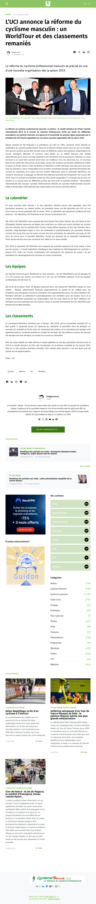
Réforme (22, 371)
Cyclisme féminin (25, 448)
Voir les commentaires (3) (46, 429)
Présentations (56, 637)
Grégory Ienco (16, 52)
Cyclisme (11, 371)
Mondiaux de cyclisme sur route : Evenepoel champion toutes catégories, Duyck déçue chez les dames (48, 453)
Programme (55, 642)
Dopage (54, 605)
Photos (53, 621)
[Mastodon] (47, 886)
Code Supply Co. (50, 897)
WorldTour (42, 371)
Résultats (54, 648)
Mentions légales (54, 899)
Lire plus (39, 741)
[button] (7, 4)
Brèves (53, 583)
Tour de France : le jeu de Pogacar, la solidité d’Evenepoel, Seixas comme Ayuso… (25, 794)
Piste (52, 626)
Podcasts (54, 632)
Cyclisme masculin (38, 448)
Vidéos (53, 653)
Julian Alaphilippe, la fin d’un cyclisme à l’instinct (22, 712)
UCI (31, 371)
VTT (52, 659)
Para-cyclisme (56, 615)
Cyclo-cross (55, 599)
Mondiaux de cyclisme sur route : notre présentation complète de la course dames (40, 480)
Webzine (8, 14)
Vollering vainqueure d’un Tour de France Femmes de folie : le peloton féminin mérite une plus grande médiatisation (69, 715)
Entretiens (55, 610)
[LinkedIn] (43, 886)
